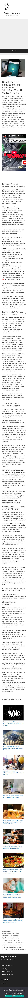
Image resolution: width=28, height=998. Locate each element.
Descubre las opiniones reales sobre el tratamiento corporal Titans (13, 796)
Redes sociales (14, 935)
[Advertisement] (14, 34)
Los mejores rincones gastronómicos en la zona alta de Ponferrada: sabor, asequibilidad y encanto (13, 920)
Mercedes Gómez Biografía (8, 960)
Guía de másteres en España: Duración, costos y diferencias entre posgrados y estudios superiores (13, 943)
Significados (7, 931)
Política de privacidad (8, 971)
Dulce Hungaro (12, 13)
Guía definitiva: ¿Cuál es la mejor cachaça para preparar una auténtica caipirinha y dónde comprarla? (12, 846)
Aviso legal (5, 969)
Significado (5, 938)
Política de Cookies (7, 974)
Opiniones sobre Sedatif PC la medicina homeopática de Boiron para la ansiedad (13, 748)
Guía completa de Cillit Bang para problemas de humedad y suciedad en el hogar (13, 723)
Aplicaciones (7, 933)
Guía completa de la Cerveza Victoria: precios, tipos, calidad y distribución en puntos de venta (13, 822)
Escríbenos (3, 983)
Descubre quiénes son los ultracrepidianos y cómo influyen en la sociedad (13, 772)
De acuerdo (8, 995)
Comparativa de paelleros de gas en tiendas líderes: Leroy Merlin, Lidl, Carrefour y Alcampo (12, 871)
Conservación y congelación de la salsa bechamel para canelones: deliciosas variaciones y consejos (12, 896)
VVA (11, 938)
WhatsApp (16, 938)
